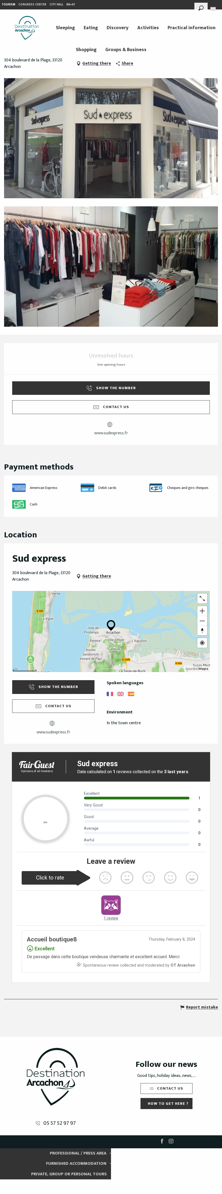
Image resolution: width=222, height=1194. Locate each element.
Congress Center (32, 4)
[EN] (213, 8)
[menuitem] (26, 28)
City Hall (56, 4)
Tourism (8, 4)
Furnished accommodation (76, 1163)
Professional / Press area (78, 1153)
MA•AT (70, 4)
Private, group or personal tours (69, 1174)
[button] (201, 7)
